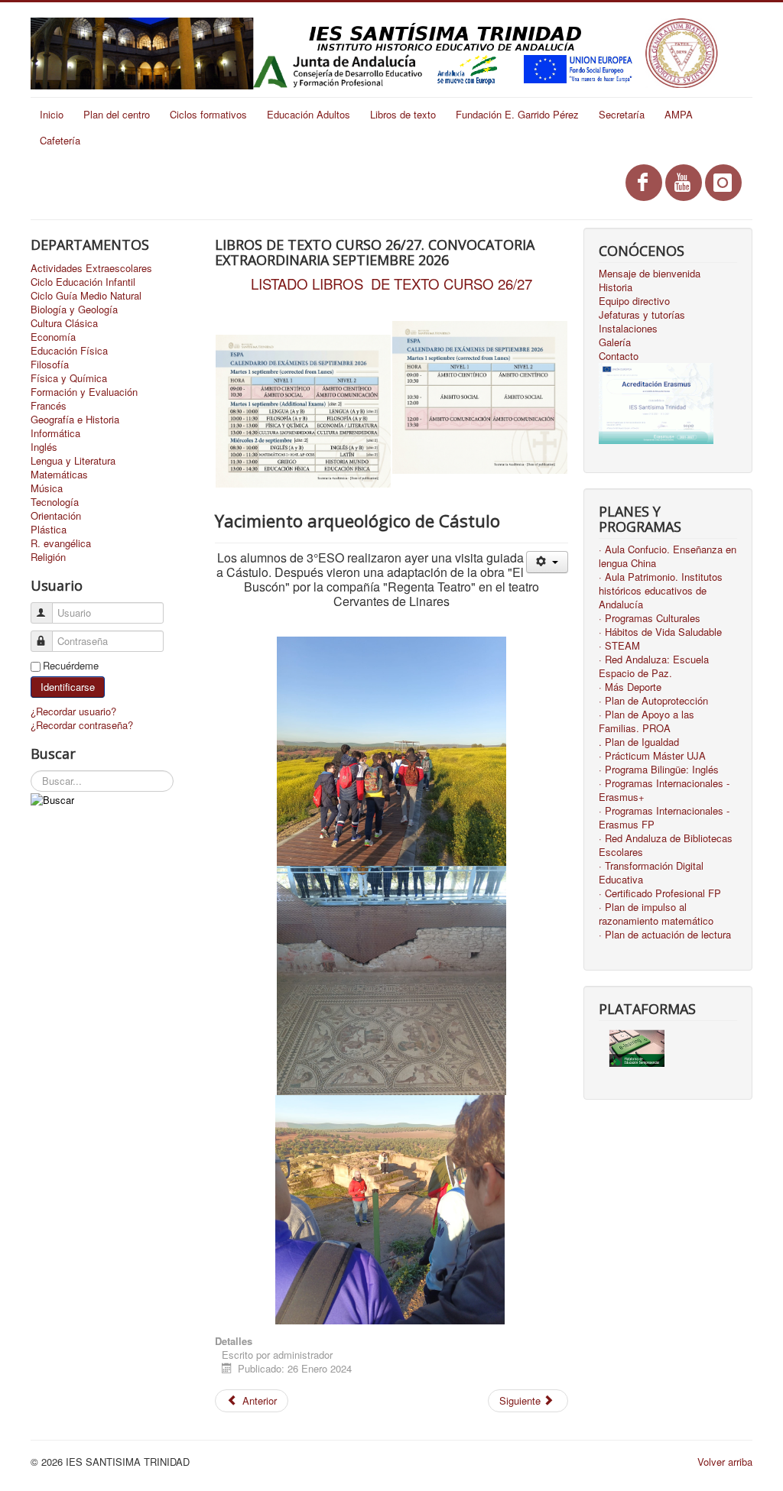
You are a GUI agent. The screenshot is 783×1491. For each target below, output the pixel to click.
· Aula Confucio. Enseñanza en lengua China (667, 556)
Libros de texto (403, 114)
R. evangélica (61, 543)
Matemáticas (59, 474)
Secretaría (622, 114)
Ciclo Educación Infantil (83, 282)
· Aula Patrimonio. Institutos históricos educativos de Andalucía (661, 590)
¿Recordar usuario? (73, 711)
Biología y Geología (74, 309)
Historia (615, 287)
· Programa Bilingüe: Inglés (659, 769)
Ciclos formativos (208, 114)
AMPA (678, 114)
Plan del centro (116, 114)
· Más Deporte (630, 687)
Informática (55, 433)
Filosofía (50, 364)
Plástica (49, 529)
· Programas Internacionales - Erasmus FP (664, 817)
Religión (48, 557)
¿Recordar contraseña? (82, 725)
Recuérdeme (71, 666)
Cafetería (60, 140)
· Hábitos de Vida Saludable (660, 632)
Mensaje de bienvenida (649, 273)
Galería (615, 342)
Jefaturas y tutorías (642, 315)
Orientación (56, 516)
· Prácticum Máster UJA (652, 756)
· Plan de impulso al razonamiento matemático (656, 914)
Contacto (618, 356)
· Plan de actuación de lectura (665, 935)
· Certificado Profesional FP (660, 893)
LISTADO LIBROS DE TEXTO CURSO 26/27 (391, 283)
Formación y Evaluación (84, 392)
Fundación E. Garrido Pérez (517, 114)
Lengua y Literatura (73, 461)
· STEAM (619, 646)
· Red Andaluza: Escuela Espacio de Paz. (654, 666)
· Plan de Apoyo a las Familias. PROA (646, 721)
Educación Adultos (308, 114)
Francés (49, 406)
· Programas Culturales (649, 618)
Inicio (51, 114)
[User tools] (547, 562)
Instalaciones (628, 328)
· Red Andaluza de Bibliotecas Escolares (666, 845)
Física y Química (69, 378)
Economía (53, 337)
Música (47, 488)
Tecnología (55, 502)
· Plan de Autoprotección (653, 701)
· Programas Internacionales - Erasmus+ (664, 790)
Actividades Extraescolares (91, 268)
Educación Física (69, 351)
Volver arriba (724, 1461)
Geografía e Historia (75, 419)
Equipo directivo (634, 301)
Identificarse (68, 686)
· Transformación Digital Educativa (651, 872)
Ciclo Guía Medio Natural (86, 296)
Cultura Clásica (64, 323)
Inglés (44, 447)
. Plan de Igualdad (639, 742)
